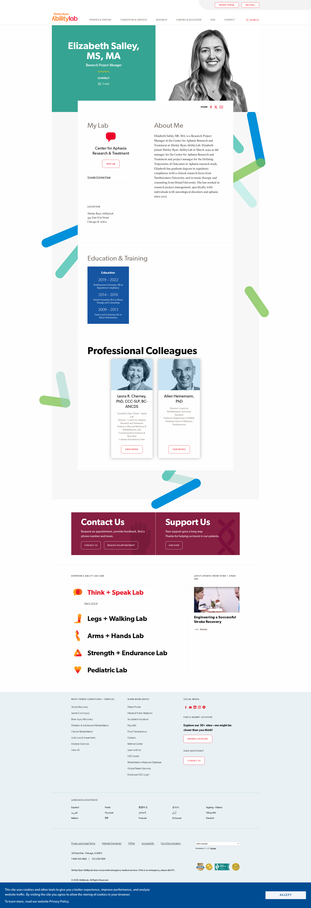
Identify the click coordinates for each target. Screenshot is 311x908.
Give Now (174, 545)
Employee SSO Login (138, 774)
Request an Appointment (121, 545)
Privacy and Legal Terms (83, 843)
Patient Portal (227, 5)
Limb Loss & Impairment (83, 737)
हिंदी (106, 818)
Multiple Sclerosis (80, 744)
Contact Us (90, 545)
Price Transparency (137, 731)
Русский (109, 813)
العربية (74, 813)
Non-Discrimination (171, 843)
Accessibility (148, 843)
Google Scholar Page (99, 177)
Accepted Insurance (137, 719)
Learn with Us (134, 750)
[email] (221, 107)
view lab (110, 164)
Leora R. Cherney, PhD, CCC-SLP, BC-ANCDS (131, 401)
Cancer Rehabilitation (82, 731)
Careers (131, 737)
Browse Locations (198, 739)
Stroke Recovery (79, 707)
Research (161, 20)
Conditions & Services (133, 20)
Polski (107, 807)
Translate (213, 848)
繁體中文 (143, 807)
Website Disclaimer (111, 843)
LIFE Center (133, 756)
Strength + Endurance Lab (127, 653)
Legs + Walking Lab (117, 619)
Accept (286, 895)
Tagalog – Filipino (214, 807)
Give (212, 20)
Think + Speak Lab (115, 592)
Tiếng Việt (211, 813)
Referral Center (135, 744)
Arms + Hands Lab (115, 636)
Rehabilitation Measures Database (144, 762)
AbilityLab (65, 17)
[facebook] (211, 107)
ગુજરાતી (142, 813)
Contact (229, 20)
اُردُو (174, 813)
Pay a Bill (131, 725)
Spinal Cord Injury (80, 713)
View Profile (131, 449)
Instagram (199, 707)
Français (143, 818)
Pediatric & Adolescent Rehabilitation (90, 725)
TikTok (204, 707)
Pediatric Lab (107, 670)
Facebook (185, 707)
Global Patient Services (139, 768)
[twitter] (215, 107)
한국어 (175, 807)
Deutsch (210, 818)
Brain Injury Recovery (82, 719)
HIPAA (131, 843)
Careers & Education (189, 20)
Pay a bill (250, 5)
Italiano (74, 818)
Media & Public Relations (139, 713)
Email (103, 84)
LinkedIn (194, 707)
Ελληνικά (176, 818)
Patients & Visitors (100, 20)
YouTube (190, 707)
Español (75, 807)
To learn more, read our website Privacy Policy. (37, 901)
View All (75, 750)
